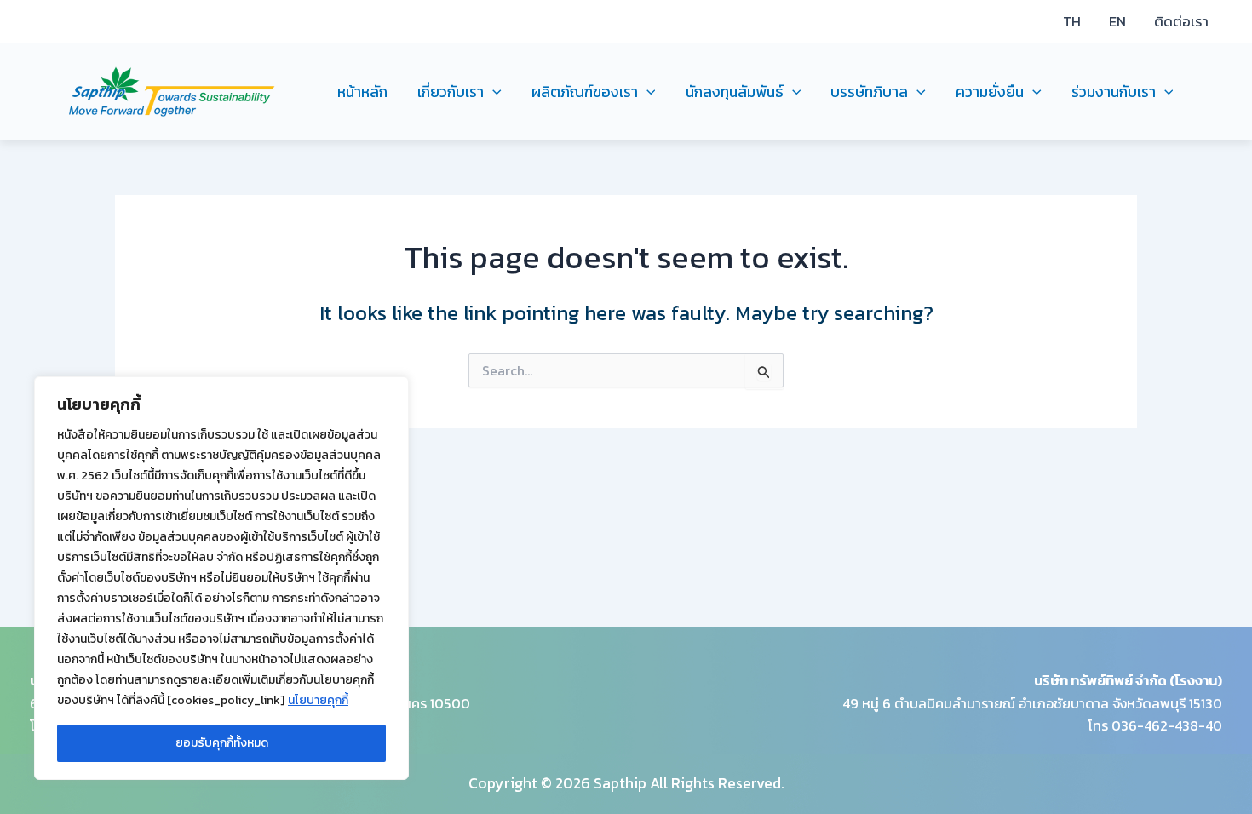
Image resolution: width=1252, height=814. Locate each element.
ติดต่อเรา (1181, 21)
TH (1072, 21)
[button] (493, 92)
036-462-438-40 (1166, 725)
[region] (221, 578)
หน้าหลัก (362, 92)
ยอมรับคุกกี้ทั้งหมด (221, 743)
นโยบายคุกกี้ (318, 700)
